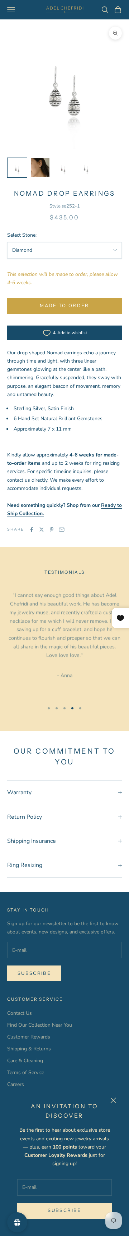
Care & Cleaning (25, 1060)
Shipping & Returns (29, 1048)
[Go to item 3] (63, 168)
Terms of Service (25, 1072)
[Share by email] (61, 529)
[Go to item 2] (40, 168)
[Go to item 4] (86, 168)
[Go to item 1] (17, 168)
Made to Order (64, 306)
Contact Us (19, 1013)
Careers (15, 1084)
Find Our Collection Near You (39, 1025)
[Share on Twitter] (41, 529)
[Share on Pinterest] (51, 529)
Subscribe (64, 1210)
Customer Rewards (28, 1036)
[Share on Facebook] (31, 529)
